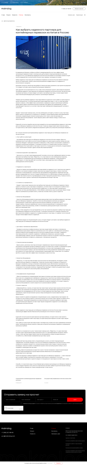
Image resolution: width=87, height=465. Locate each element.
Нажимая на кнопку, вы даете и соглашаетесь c (53, 403)
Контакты (28, 15)
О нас (3, 15)
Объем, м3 (55, 399)
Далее (75, 399)
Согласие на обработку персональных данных (44, 403)
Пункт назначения (26, 399)
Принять (58, 463)
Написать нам (71, 14)
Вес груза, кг (40, 399)
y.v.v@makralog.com (8, 436)
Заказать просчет (79, 8)
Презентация (79, 14)
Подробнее (49, 463)
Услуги (8, 15)
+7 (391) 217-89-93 (66, 8)
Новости (14, 15)
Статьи (21, 15)
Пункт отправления (10, 399)
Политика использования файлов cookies (74, 447)
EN (84, 14)
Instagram (68, 428)
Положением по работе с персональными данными (72, 403)
